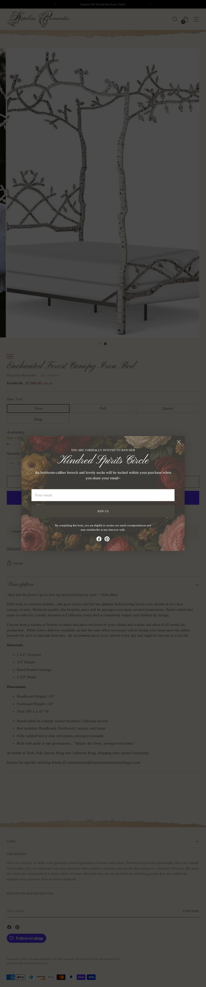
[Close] (179, 442)
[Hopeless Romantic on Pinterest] (107, 540)
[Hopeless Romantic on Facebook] (99, 540)
